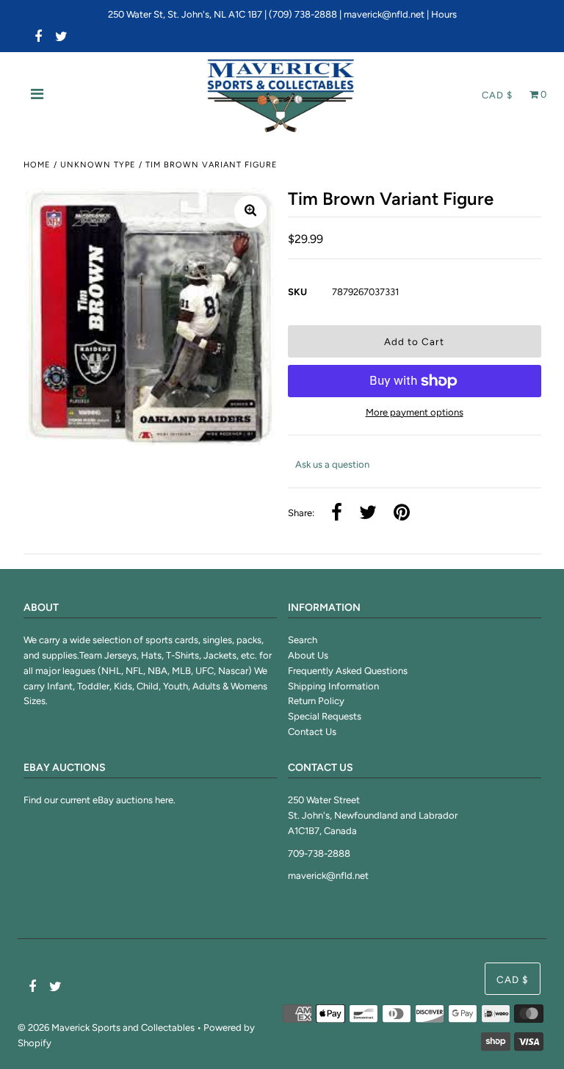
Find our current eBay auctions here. (100, 799)
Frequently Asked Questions (348, 670)
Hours (444, 14)
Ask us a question (332, 464)
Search (302, 639)
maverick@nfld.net (384, 14)
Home (37, 165)
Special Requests (324, 716)
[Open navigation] (37, 95)
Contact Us (312, 731)
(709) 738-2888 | (306, 14)
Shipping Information (333, 686)
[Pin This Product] (402, 513)
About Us (308, 655)
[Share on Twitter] (368, 513)
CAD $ (497, 95)
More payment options (414, 412)
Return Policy (316, 700)
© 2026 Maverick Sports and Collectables (106, 1027)
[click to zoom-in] (250, 211)
